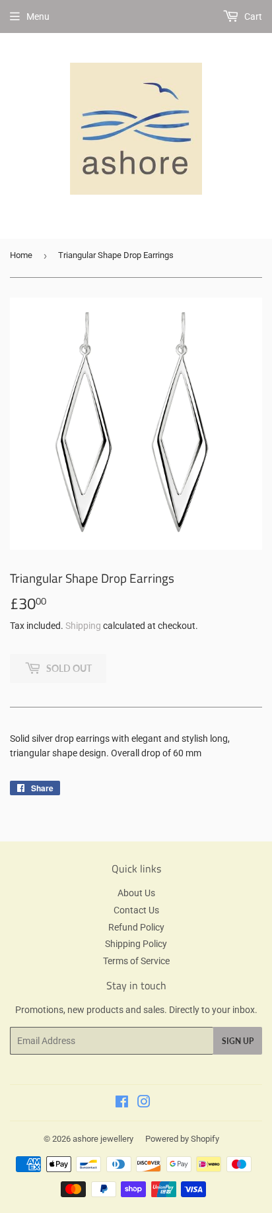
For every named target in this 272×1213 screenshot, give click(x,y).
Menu (38, 16)
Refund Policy (136, 927)
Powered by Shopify (182, 1139)
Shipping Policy (136, 943)
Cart (252, 16)
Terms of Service (136, 961)
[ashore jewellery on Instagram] (144, 1103)
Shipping (83, 625)
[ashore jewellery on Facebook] (122, 1103)
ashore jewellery (103, 1139)
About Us (136, 893)
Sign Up (238, 1041)
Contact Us (136, 910)
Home (21, 255)
